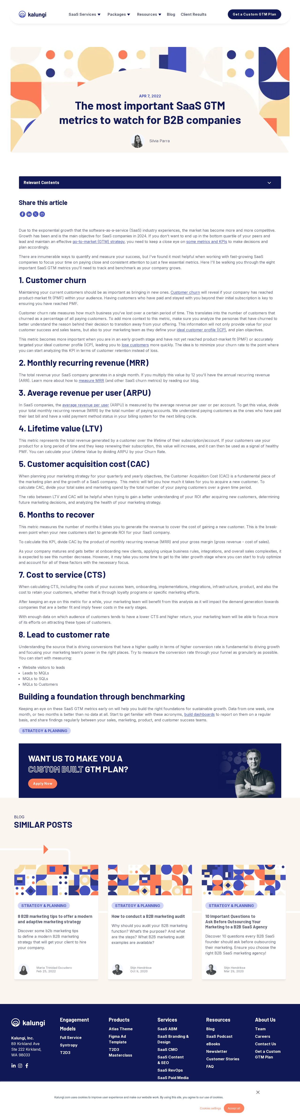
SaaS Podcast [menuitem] (219, 1036)
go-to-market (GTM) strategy (98, 241)
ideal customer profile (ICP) (201, 329)
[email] (42, 214)
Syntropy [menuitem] (69, 1045)
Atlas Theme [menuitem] (121, 1029)
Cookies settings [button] (210, 1108)
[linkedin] (28, 214)
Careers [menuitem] (262, 1036)
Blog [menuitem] (210, 1029)
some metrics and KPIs (206, 241)
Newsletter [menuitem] (216, 1051)
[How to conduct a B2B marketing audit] (150, 880)
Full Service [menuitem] (71, 1037)
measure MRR (91, 380)
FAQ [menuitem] (210, 1066)
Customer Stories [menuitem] (222, 1059)
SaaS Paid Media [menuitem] (173, 1077)
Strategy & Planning (44, 730)
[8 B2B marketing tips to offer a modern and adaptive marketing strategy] (56, 880)
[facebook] (22, 214)
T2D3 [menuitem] (65, 1052)
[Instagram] (20, 1065)
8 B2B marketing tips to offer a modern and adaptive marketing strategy (55, 919)
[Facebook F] (26, 1065)
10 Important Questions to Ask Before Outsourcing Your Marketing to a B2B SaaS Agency (236, 921)
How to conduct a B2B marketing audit (148, 916)
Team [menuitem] (260, 1029)
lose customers (135, 344)
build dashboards (199, 714)
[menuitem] (84, 14)
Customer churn (185, 292)
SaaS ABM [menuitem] (167, 1029)
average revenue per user (85, 405)
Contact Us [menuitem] (265, 1044)
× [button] (258, 1090)
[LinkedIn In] (13, 1065)
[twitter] (35, 214)
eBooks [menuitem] (213, 1044)
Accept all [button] (234, 1108)
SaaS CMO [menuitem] (168, 1049)
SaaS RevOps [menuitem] (170, 1070)
